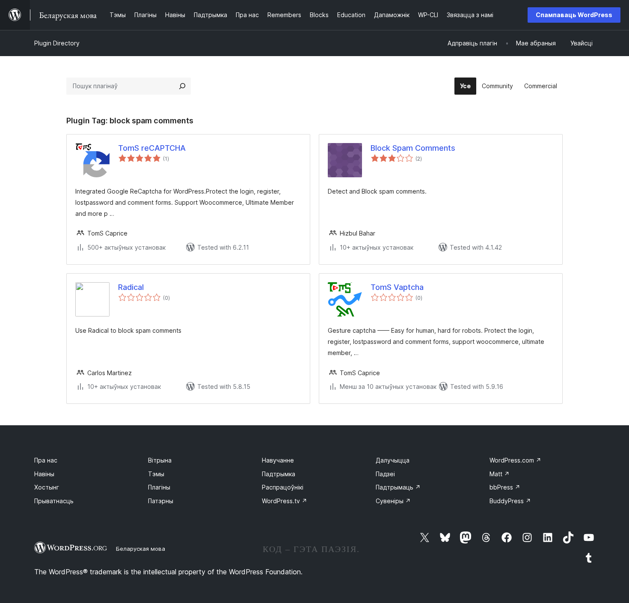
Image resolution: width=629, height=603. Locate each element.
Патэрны (160, 500)
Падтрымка (278, 474)
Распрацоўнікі (282, 487)
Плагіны (159, 487)
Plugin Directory (57, 43)
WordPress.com (515, 460)
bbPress (505, 487)
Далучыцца (392, 460)
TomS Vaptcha (397, 287)
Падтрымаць (398, 487)
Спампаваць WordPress (574, 14)
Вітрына (160, 460)
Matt (500, 474)
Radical (131, 287)
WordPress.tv (284, 500)
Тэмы (156, 474)
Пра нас (45, 460)
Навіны (44, 474)
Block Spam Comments (413, 147)
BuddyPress (510, 500)
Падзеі (385, 474)
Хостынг (46, 487)
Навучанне (278, 460)
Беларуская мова (140, 548)
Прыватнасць (54, 500)
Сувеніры (393, 500)
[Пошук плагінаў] (182, 86)
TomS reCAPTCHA (152, 147)
